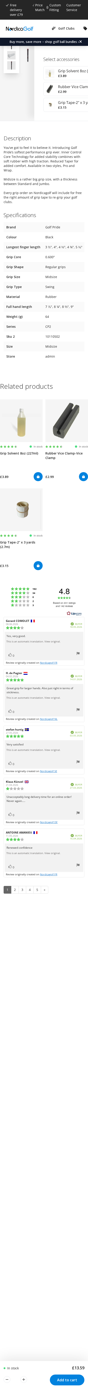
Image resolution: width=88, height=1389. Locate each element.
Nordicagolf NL (49, 719)
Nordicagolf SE (48, 771)
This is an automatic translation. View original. (33, 641)
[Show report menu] (78, 654)
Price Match (40, 7)
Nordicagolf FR (48, 662)
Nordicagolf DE (49, 822)
